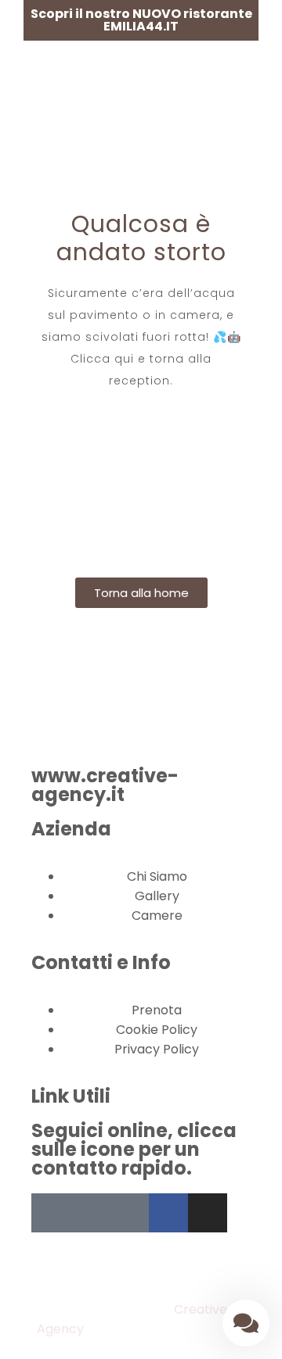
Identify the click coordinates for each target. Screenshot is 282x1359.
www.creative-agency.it (105, 785)
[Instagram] (207, 1212)
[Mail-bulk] (90, 1212)
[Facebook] (168, 1212)
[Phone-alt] (50, 1212)
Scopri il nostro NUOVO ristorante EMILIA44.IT (141, 20)
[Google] (129, 1212)
